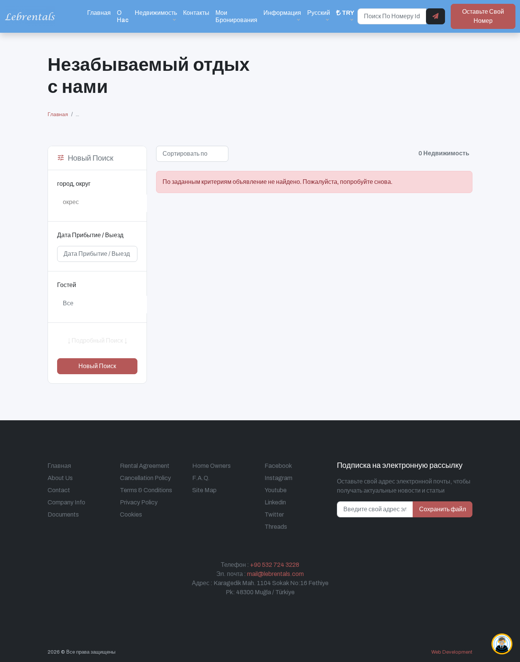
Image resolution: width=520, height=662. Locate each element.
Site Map (204, 490)
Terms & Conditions (146, 490)
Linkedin (275, 502)
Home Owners (211, 466)
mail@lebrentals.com (275, 574)
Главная (99, 13)
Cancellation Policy (145, 478)
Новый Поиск (97, 366)
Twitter (274, 514)
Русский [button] (318, 13)
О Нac (123, 16)
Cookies (131, 514)
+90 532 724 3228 (274, 565)
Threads (276, 526)
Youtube (276, 490)
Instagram (278, 478)
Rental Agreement (144, 466)
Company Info (66, 502)
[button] (345, 16)
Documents (63, 514)
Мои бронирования (236, 16)
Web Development (451, 652)
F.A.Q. (201, 478)
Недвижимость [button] (156, 13)
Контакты (196, 13)
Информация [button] (282, 13)
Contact (59, 490)
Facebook (278, 466)
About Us (60, 478)
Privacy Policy (139, 502)
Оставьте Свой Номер (483, 16)
